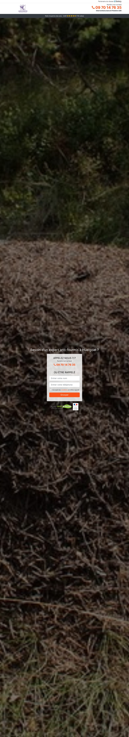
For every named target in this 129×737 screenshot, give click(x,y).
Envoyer (64, 395)
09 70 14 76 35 (108, 7)
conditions (64, 390)
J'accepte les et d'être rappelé (65, 390)
